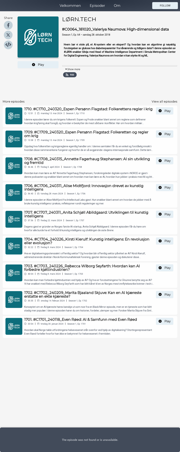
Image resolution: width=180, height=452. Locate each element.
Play (41, 64)
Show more (73, 69)
